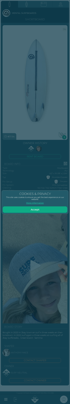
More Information (35, 203)
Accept (35, 209)
